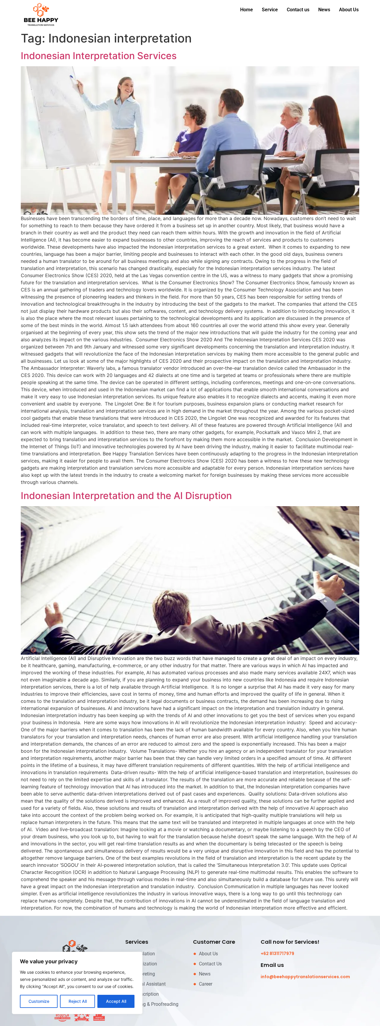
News (324, 9)
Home (246, 9)
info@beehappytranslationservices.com (305, 977)
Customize (38, 1001)
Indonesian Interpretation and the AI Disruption (126, 495)
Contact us (298, 9)
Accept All (116, 1001)
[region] (77, 983)
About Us (349, 9)
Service (270, 9)
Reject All (78, 1001)
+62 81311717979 (277, 953)
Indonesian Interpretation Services (99, 55)
